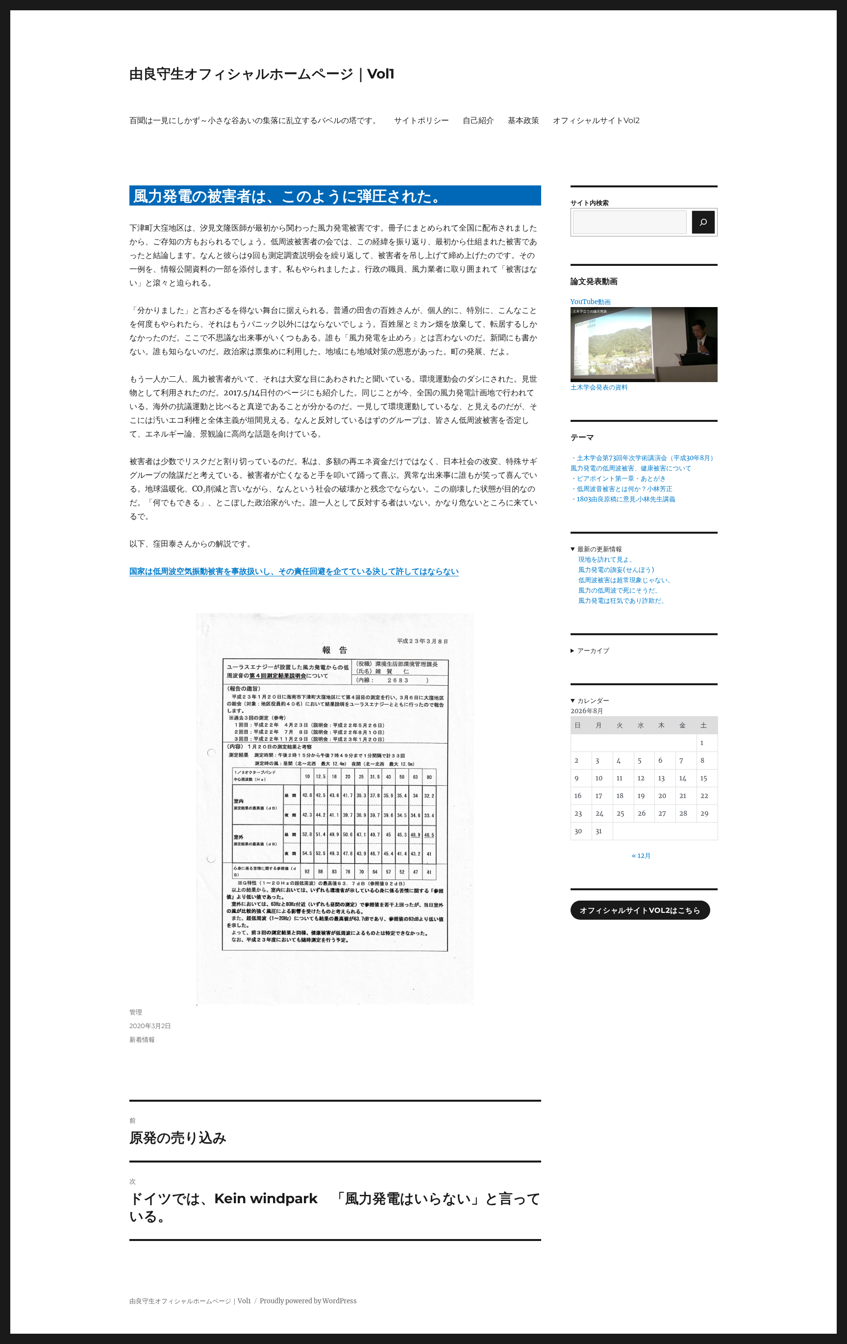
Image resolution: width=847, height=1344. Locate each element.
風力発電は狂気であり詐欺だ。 (623, 600)
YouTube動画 (591, 302)
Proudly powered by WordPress (308, 1301)
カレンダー (593, 701)
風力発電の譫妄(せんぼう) (616, 570)
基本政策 (523, 120)
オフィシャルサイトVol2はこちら (640, 910)
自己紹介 (478, 120)
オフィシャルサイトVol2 (596, 120)
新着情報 (142, 1039)
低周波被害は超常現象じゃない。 (626, 580)
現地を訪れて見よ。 (607, 559)
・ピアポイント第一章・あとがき (618, 478)
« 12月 (641, 856)
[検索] (703, 222)
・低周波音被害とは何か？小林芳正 (622, 489)
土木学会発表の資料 (599, 387)
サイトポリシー (421, 120)
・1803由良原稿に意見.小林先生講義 (623, 499)
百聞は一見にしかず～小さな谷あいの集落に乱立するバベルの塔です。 (254, 120)
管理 (135, 1012)
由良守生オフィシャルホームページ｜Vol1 (262, 73)
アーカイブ (593, 650)
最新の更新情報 (599, 549)
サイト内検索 (590, 203)
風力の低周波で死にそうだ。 (619, 590)
